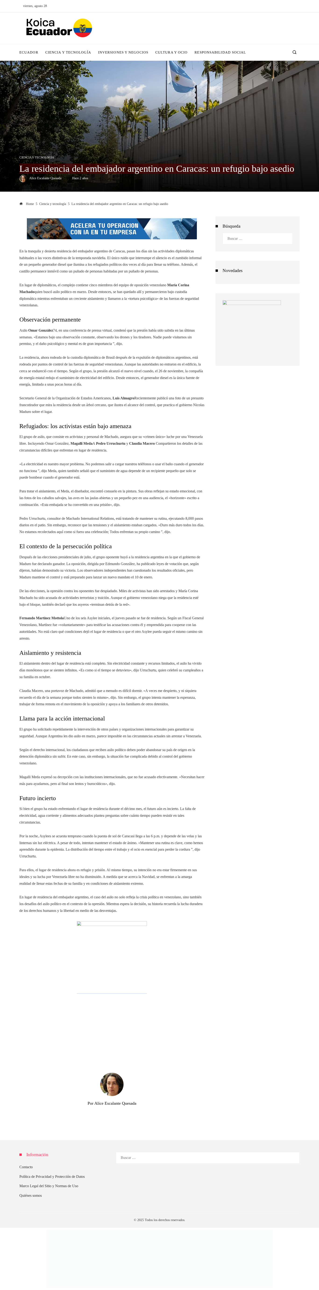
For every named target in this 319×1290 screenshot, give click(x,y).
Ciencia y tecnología (36, 157)
